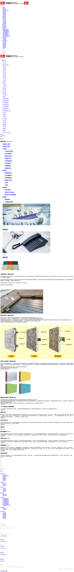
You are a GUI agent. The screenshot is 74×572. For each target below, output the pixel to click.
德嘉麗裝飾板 (8, 165)
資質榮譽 (4, 46)
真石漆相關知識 (6, 31)
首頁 (3, 6)
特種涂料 (4, 14)
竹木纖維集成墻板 (9, 201)
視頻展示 (4, 19)
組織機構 (4, 44)
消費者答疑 (5, 27)
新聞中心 (4, 20)
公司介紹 (4, 41)
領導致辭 (4, 42)
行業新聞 (4, 22)
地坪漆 (6, 182)
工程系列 (4, 62)
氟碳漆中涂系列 (8, 180)
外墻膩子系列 (8, 158)
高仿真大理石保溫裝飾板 (10, 194)
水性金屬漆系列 (8, 175)
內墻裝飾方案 (8, 168)
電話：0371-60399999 (7, 132)
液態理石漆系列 (8, 156)
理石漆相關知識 (6, 32)
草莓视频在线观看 (3, 570)
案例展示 (4, 16)
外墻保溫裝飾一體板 (6, 36)
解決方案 (4, 24)
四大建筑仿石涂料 (9, 151)
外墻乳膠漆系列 (8, 160)
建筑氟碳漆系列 (8, 173)
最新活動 (4, 23)
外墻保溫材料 (8, 189)
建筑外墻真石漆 (8, 153)
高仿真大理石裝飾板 (9, 192)
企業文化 (4, 45)
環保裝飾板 (7, 199)
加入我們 (4, 37)
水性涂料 (4, 11)
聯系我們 (4, 47)
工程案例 (4, 15)
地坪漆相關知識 (6, 33)
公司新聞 (4, 21)
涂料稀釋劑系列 (8, 177)
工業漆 (6, 185)
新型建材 (4, 12)
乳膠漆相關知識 (6, 30)
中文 (3, 50)
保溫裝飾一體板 (6, 144)
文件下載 (4, 78)
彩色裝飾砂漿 (8, 163)
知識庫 (4, 28)
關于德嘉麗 (5, 40)
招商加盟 (4, 38)
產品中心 (4, 7)
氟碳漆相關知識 (6, 108)
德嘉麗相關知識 (6, 29)
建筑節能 (4, 13)
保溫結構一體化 (6, 10)
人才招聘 (4, 39)
